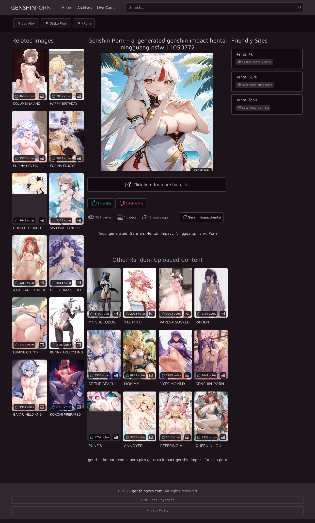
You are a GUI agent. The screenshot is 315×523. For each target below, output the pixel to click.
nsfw (201, 233)
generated (118, 233)
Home (67, 7)
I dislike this (134, 203)
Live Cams (106, 7)
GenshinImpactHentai (204, 217)
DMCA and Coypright (157, 500)
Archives (84, 7)
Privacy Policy (157, 510)
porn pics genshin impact (152, 459)
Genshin (31, 7)
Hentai (152, 233)
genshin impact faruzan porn (201, 459)
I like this (104, 203)
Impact (167, 233)
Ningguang (185, 233)
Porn (212, 233)
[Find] (299, 7)
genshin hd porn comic (108, 459)
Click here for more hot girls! (161, 184)
